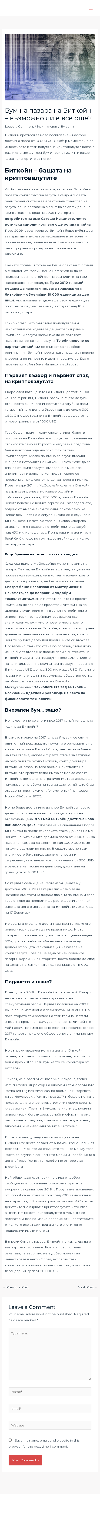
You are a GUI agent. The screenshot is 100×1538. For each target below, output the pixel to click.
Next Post (88, 1287)
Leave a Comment (19, 126)
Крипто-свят (47, 126)
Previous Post (15, 1287)
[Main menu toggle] (91, 8)
